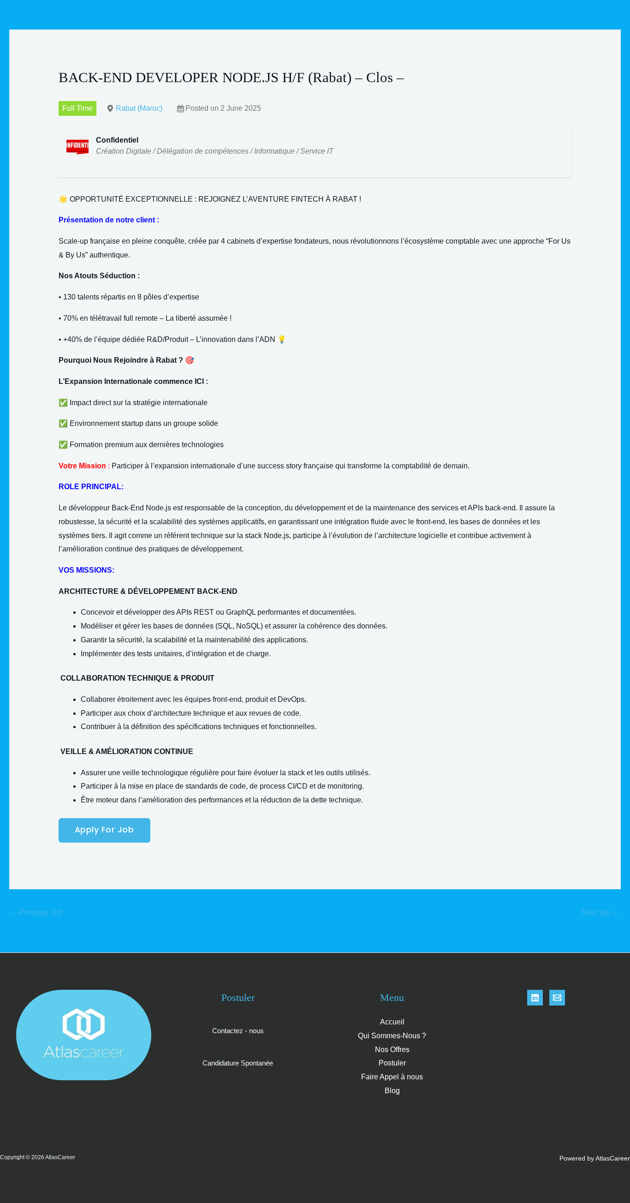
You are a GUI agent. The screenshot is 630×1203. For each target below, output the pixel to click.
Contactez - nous (238, 1031)
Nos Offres (392, 1049)
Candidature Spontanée (237, 1063)
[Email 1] (557, 997)
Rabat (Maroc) (139, 108)
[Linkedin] (535, 997)
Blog (392, 1091)
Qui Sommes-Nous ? (392, 1036)
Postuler (392, 1063)
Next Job (601, 912)
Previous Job (36, 912)
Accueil (392, 1022)
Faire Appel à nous (392, 1077)
